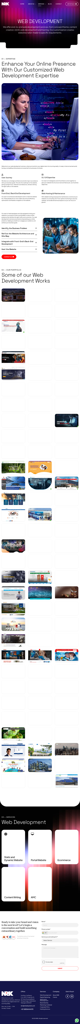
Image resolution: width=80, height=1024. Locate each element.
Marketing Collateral (46, 1005)
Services (41, 4)
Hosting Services (45, 1009)
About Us (31, 4)
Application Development (44, 999)
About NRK (56, 995)
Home (22, 4)
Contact (59, 4)
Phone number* (46, 929)
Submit (60, 968)
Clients (55, 997)
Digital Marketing (45, 997)
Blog (50, 4)
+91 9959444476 (27, 1009)
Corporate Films (45, 1007)
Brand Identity (44, 1003)
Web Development (45, 995)
